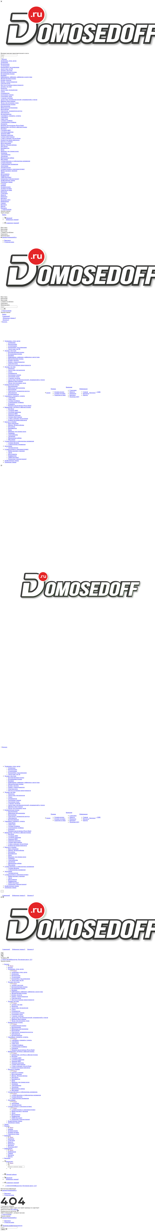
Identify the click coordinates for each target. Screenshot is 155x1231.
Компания (11, 1139)
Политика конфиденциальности (12, 1225)
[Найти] (2, 57)
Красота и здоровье (17, 1072)
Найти (3, 1229)
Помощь (10, 1129)
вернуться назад (5, 1209)
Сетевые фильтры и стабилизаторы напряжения (26, 1095)
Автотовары (15, 1103)
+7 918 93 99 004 (6, 209)
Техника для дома (16, 1004)
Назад (11, 966)
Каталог (10, 967)
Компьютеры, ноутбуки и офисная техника (24, 1054)
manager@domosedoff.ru (9, 237)
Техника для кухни (17, 985)
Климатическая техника (18, 1025)
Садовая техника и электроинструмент (23, 1109)
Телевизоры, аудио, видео (19, 972)
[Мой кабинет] (1, 893)
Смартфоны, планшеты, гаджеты (21, 1040)
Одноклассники (9, 242)
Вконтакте (7, 240)
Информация (12, 1151)
